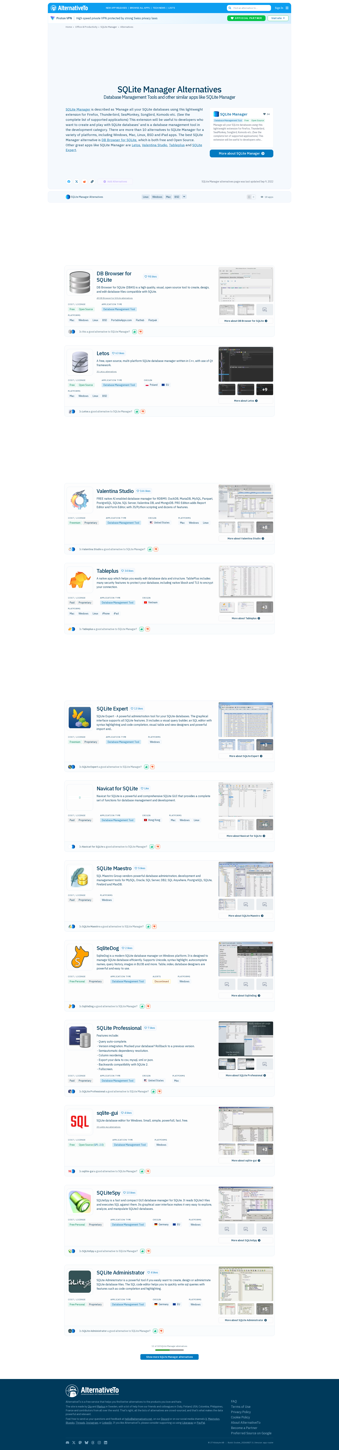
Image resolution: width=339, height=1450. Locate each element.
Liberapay (187, 1422)
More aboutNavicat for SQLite (244, 836)
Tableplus (177, 145)
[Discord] (67, 1442)
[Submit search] (230, 8)
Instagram (92, 1422)
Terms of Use (241, 1407)
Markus (101, 1406)
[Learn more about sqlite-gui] (80, 1122)
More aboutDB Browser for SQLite (244, 320)
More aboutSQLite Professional (244, 1075)
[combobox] (249, 8)
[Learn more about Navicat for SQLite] (80, 797)
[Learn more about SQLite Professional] (80, 1037)
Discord (165, 1419)
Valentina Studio (154, 145)
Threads (80, 1422)
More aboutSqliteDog (244, 995)
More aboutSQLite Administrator (244, 1320)
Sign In (279, 8)
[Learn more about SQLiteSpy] (80, 1202)
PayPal (201, 1422)
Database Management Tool (228, 120)
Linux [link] (145, 197)
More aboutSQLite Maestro (244, 915)
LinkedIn (107, 1422)
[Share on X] (76, 181)
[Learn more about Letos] (80, 362)
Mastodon (213, 1419)
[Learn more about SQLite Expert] (80, 717)
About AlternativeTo (245, 1423)
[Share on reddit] (84, 181)
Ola (90, 1406)
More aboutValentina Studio (244, 538)
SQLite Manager (78, 109)
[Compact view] (253, 197)
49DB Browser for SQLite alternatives (115, 298)
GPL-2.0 (98, 1144)
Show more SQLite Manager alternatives (169, 1357)
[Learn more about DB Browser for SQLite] (80, 282)
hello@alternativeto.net (138, 1419)
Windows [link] (157, 197)
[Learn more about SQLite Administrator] (80, 1281)
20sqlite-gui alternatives (109, 1127)
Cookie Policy (240, 1417)
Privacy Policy (241, 1412)
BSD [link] (177, 197)
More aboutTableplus (244, 618)
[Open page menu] (287, 8)
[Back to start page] (74, 8)
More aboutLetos (244, 400)
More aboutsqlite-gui (244, 1160)
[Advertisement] (169, 54)
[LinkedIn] (105, 1442)
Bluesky (70, 1422)
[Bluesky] (86, 1442)
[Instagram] (99, 1442)
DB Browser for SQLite (119, 140)
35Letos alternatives (107, 371)
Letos (136, 145)
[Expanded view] (249, 197)
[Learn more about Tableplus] (80, 580)
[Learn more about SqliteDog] (80, 957)
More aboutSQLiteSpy (244, 1240)
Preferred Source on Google (251, 1433)
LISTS (171, 8)
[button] (150, 276)
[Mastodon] (80, 1442)
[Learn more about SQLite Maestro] (80, 877)
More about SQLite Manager (239, 153)
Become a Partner (244, 1428)
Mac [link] (168, 197)
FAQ (234, 1401)
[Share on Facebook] (69, 181)
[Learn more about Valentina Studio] (80, 500)
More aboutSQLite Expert (244, 756)
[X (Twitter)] (74, 1442)
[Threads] (93, 1442)
